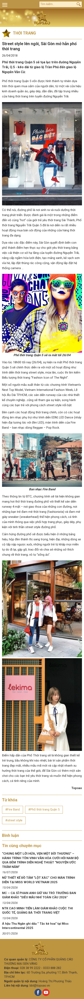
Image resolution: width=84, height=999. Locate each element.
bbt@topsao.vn (40, 985)
